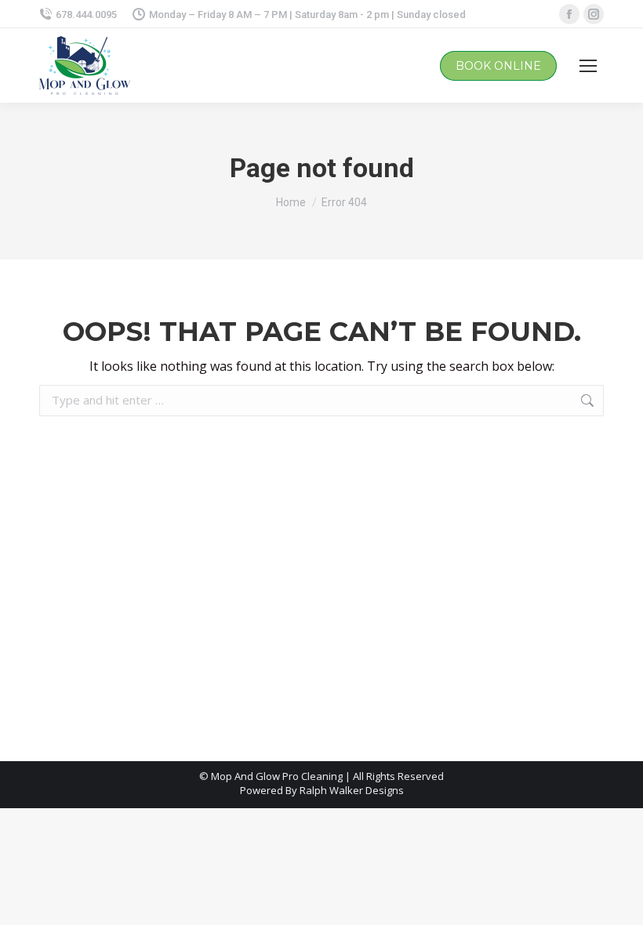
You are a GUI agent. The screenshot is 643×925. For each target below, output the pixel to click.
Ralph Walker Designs (352, 790)
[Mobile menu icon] (588, 66)
